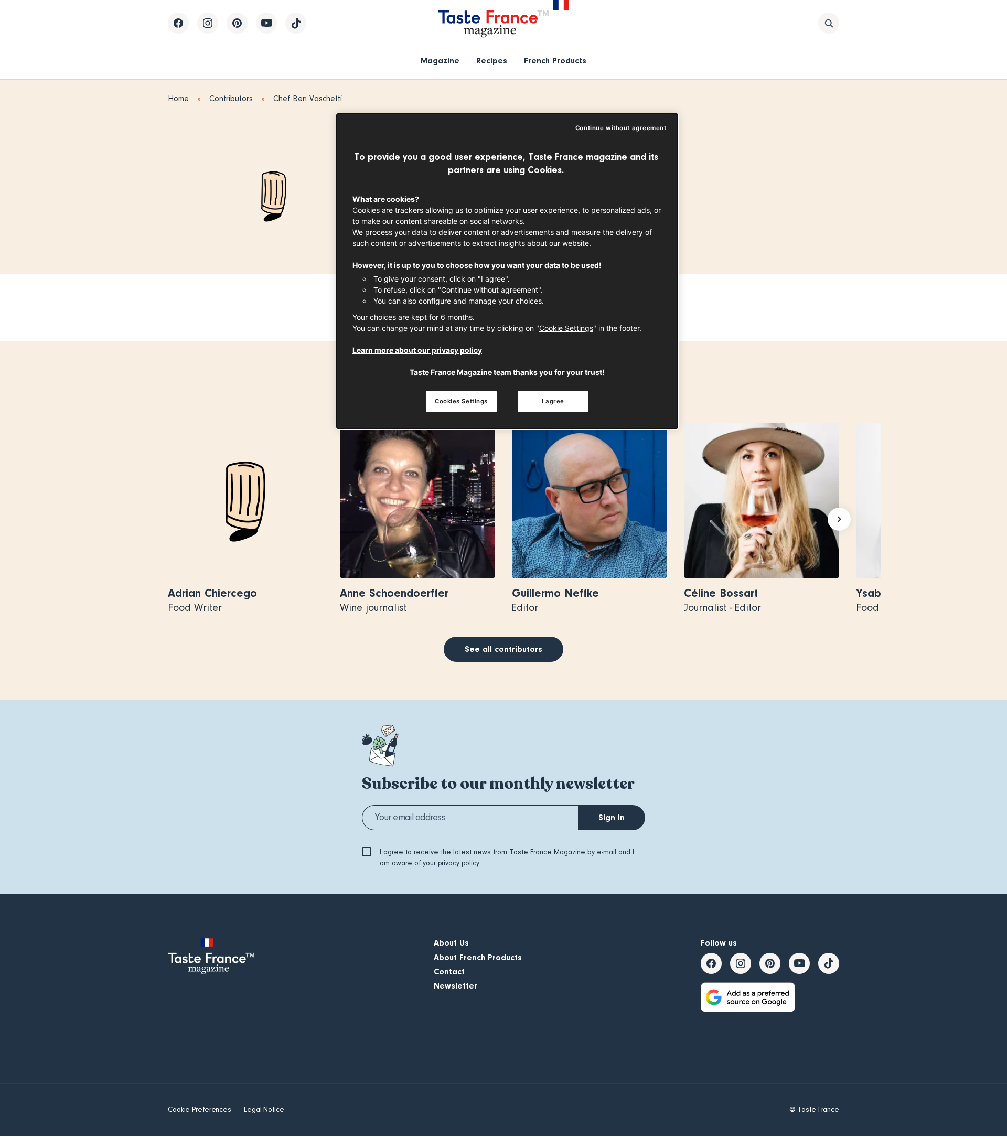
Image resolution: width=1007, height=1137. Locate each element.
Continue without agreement (621, 128)
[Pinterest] (237, 23)
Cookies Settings (461, 401)
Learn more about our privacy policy (417, 350)
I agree (553, 401)
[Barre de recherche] (828, 23)
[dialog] (507, 271)
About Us (451, 943)
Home (178, 98)
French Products (555, 61)
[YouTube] (266, 23)
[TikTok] (295, 23)
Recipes (491, 61)
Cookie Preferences (199, 1110)
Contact (449, 972)
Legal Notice (264, 1110)
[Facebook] (178, 23)
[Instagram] (207, 23)
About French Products (478, 957)
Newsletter (455, 986)
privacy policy (458, 863)
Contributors (231, 98)
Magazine (440, 61)
